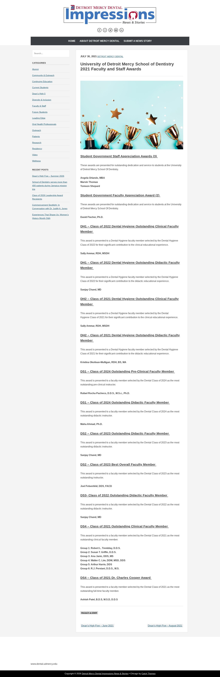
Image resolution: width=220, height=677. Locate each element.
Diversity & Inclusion (41, 100)
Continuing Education (42, 81)
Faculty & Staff (89, 613)
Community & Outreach (43, 75)
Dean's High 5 (38, 93)
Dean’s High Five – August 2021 (165, 625)
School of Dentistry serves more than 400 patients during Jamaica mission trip (49, 185)
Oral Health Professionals (44, 124)
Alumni (35, 69)
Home (71, 41)
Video (35, 155)
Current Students (40, 87)
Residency (37, 148)
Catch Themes (148, 673)
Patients (36, 136)
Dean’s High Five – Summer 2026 (48, 176)
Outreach (36, 130)
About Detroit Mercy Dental (99, 41)
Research (36, 142)
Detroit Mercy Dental (110, 56)
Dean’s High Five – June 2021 (97, 625)
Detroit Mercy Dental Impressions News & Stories (105, 673)
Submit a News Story (138, 41)
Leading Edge (38, 118)
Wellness (36, 161)
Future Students (39, 112)
